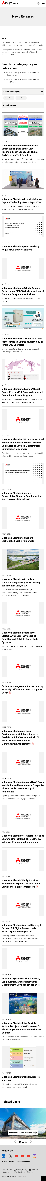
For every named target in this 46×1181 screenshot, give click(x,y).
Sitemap (30, 1172)
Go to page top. (43, 1178)
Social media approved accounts (17, 1162)
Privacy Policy (21, 1170)
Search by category (11, 91)
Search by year (9, 105)
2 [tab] (23, 1142)
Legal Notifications (18, 1172)
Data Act (35, 1170)
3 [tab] (26, 1142)
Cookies (6, 1172)
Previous (15, 1142)
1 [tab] (20, 1142)
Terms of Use (7, 1170)
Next (31, 1142)
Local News (21, 98)
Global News (8, 98)
